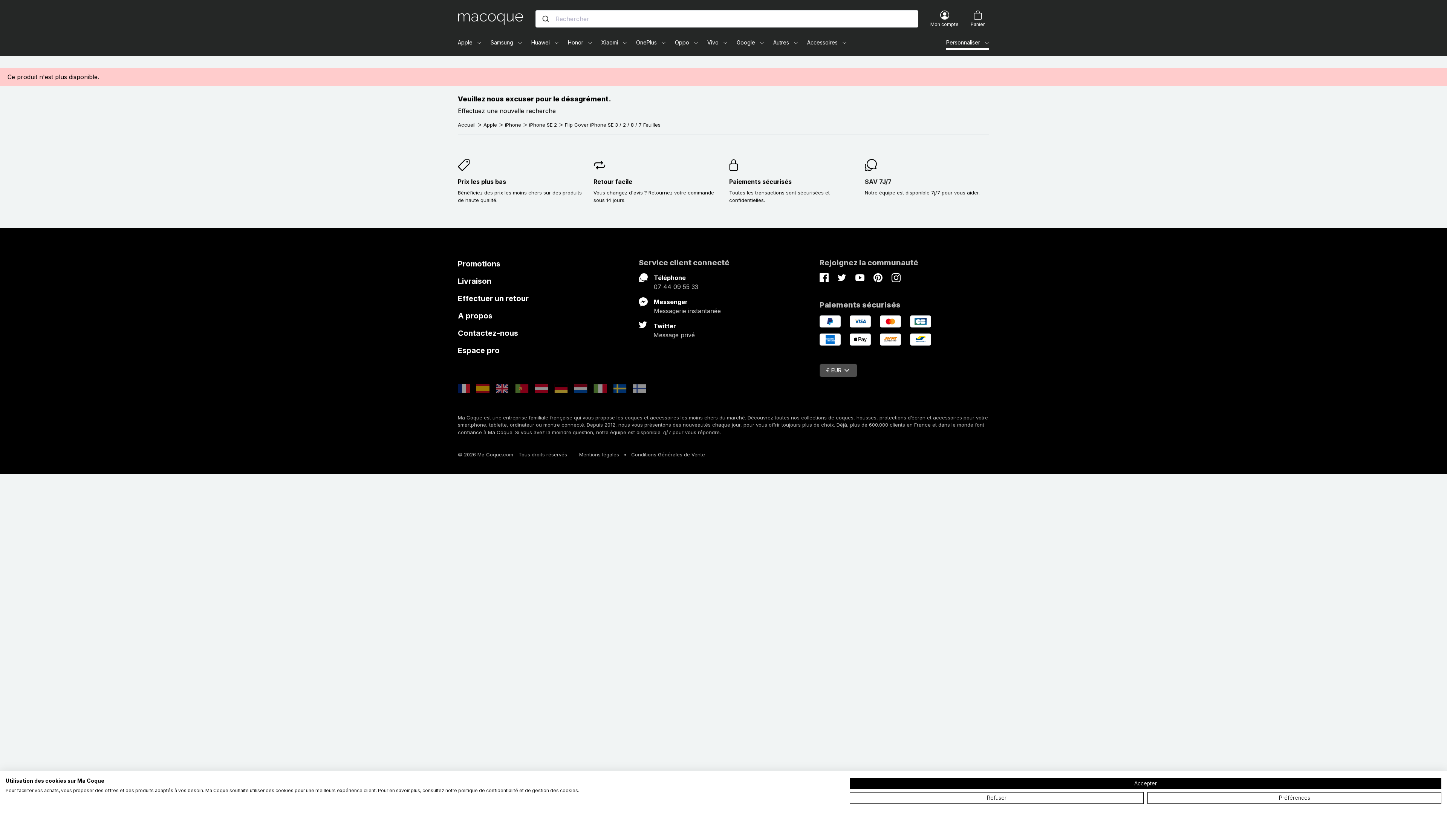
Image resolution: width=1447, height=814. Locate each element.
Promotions (479, 263)
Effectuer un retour (493, 298)
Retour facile (612, 181)
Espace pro (479, 350)
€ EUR (833, 370)
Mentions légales (599, 454)
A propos (475, 315)
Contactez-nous (488, 333)
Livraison (474, 281)
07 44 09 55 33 (676, 287)
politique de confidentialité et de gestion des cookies (518, 790)
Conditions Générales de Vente (668, 454)
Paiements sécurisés (760, 181)
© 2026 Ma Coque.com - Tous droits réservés (512, 454)
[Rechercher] (545, 19)
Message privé (674, 335)
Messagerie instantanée (687, 311)
